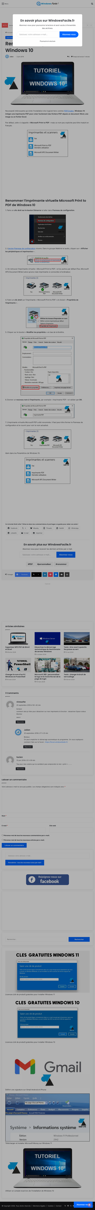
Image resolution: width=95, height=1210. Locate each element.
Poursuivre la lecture (47, 41)
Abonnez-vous (69, 34)
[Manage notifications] (89, 1205)
